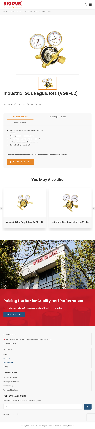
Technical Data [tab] (19, 122)
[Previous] (1, 208)
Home (5, 354)
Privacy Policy (8, 386)
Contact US (14, 314)
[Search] (86, 4)
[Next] (93, 208)
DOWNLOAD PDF (22, 162)
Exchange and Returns (11, 382)
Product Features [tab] (20, 117)
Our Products (8, 362)
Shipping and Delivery (10, 377)
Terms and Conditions (10, 390)
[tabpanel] (25, 208)
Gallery (5, 367)
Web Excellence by (63, 426)
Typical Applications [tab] (57, 117)
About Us (6, 358)
